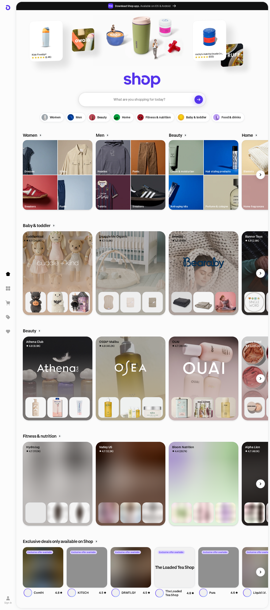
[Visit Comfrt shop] (43, 567)
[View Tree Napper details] (203, 302)
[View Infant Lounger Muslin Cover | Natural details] (130, 302)
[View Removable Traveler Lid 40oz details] (35, 512)
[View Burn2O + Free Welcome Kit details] (254, 512)
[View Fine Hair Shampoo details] (225, 407)
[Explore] (8, 288)
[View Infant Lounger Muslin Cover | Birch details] (152, 302)
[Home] (8, 274)
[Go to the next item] (260, 174)
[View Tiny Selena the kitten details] (79, 302)
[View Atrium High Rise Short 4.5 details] (108, 512)
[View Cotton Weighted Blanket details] (181, 302)
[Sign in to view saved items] (8, 331)
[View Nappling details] (225, 302)
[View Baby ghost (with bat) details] (57, 302)
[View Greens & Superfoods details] (181, 512)
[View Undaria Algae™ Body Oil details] (108, 407)
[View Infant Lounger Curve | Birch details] (108, 302)
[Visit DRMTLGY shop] (131, 567)
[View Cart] (8, 303)
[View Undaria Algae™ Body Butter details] (152, 407)
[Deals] (8, 317)
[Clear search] (198, 99)
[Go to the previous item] (23, 174)
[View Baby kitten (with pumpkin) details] (35, 302)
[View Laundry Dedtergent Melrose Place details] (181, 407)
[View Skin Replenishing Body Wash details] (35, 407)
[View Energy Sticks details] (225, 512)
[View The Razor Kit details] (57, 407)
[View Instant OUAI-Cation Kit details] (203, 407)
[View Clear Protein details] (203, 512)
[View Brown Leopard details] (57, 512)
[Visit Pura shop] (218, 567)
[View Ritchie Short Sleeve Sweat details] (152, 512)
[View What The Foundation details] (254, 407)
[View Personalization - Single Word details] (254, 302)
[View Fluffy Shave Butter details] (79, 407)
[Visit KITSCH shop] (87, 567)
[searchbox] (142, 100)
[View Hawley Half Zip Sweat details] (130, 512)
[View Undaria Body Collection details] (130, 407)
